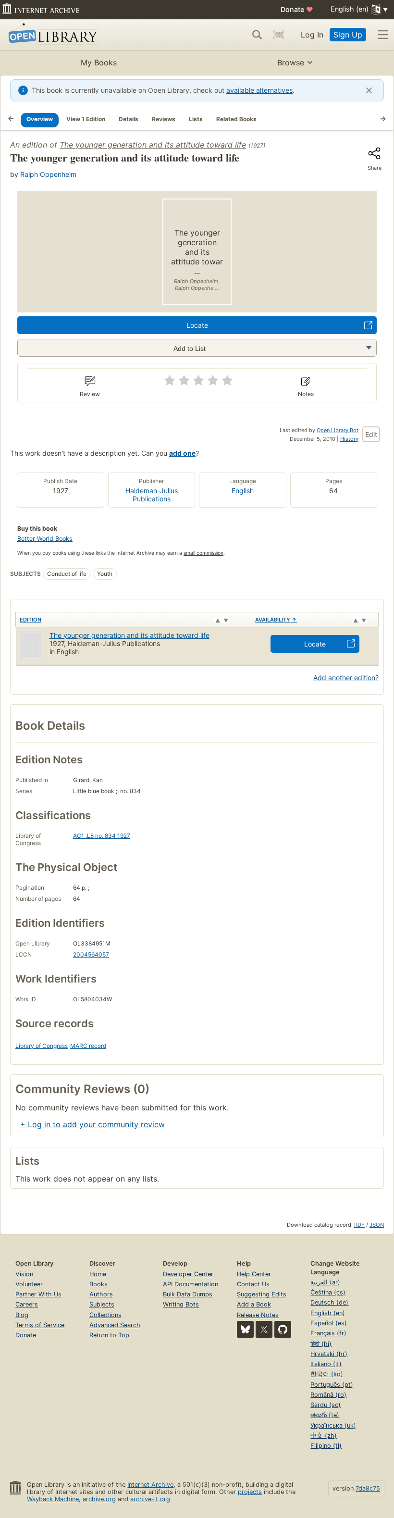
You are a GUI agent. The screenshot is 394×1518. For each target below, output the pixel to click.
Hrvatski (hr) (328, 1353)
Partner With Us (38, 1294)
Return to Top (109, 1335)
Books (98, 1284)
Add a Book (254, 1304)
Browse (290, 62)
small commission (203, 553)
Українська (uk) (333, 1425)
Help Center (254, 1274)
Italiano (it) (326, 1364)
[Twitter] (264, 1329)
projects (250, 1491)
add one (182, 453)
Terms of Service (39, 1325)
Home (97, 1274)
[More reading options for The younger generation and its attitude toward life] (368, 348)
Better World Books (45, 538)
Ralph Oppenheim (48, 174)
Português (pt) (331, 1384)
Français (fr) (328, 1333)
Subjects (101, 1304)
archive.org (99, 1499)
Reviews (163, 119)
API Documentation (190, 1284)
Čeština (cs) (327, 1292)
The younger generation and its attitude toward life (153, 144)
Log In (312, 34)
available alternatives (259, 90)
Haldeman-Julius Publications (151, 494)
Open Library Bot (337, 430)
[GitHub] (282, 1329)
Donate (297, 9)
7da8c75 (368, 1488)
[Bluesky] (245, 1329)
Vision (24, 1274)
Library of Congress (41, 1045)
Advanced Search (114, 1325)
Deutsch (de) (329, 1302)
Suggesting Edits (261, 1294)
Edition (30, 619)
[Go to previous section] (11, 119)
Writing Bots (181, 1304)
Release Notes (258, 1315)
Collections (105, 1315)
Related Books (236, 119)
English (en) (327, 1313)
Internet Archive (150, 1484)
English (243, 490)
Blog (21, 1315)
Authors (101, 1294)
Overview (39, 119)
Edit (371, 434)
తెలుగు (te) (324, 1414)
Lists (196, 119)
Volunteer (29, 1284)
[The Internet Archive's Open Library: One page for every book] (51, 35)
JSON (376, 1224)
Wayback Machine (53, 1499)
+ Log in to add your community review (92, 1124)
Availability (276, 619)
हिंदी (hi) (321, 1343)
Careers (26, 1304)
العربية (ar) (325, 1282)
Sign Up (347, 34)
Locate (197, 325)
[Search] (257, 34)
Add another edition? (346, 677)
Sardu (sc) (325, 1404)
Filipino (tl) (326, 1445)
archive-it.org (150, 1499)
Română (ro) (328, 1394)
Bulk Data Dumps (187, 1294)
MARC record (88, 1045)
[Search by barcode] (279, 34)
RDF (359, 1224)
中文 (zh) (323, 1435)
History (349, 438)
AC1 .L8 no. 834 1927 (101, 835)
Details (128, 119)
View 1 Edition (85, 119)
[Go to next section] (383, 119)
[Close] (369, 90)
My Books (99, 62)
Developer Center (188, 1274)
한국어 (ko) (326, 1374)
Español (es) (328, 1323)
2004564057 (91, 954)
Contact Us (253, 1284)
